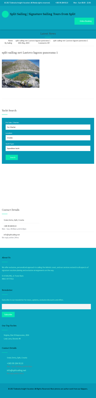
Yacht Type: (10, 144)
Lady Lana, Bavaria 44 (12, 338)
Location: (9, 133)
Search (12, 157)
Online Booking (86, 21)
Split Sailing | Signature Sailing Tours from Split (42, 14)
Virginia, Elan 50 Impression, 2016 (16, 335)
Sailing (9, 43)
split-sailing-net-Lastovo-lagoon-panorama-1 (30, 52)
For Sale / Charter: (12, 122)
